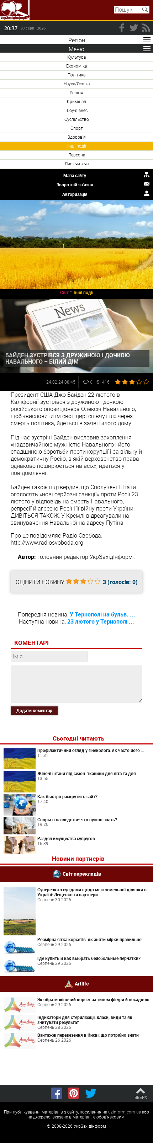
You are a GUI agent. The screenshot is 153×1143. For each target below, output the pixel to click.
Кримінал (76, 101)
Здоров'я (77, 137)
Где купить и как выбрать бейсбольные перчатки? (89, 958)
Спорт (76, 128)
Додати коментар (34, 710)
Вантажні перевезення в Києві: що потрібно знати (88, 1035)
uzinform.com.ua (124, 1112)
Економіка (76, 66)
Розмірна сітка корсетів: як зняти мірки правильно (89, 939)
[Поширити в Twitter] (90, 1093)
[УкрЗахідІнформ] (15, 10)
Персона (76, 154)
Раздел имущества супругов (66, 838)
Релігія (76, 92)
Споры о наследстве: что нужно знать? (77, 819)
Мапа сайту (74, 175)
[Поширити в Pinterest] (73, 1093)
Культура (76, 57)
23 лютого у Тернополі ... (100, 621)
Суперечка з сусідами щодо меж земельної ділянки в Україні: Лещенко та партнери (92, 892)
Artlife (82, 983)
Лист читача (77, 163)
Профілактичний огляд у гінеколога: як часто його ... (90, 750)
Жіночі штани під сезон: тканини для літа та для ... (88, 773)
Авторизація (75, 194)
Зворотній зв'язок (75, 184)
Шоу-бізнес (76, 110)
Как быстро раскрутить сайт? (67, 796)
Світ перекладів (82, 873)
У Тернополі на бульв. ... (102, 614)
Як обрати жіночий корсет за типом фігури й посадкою (93, 999)
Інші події (76, 146)
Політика (76, 75)
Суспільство (76, 119)
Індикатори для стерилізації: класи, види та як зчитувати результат (84, 1019)
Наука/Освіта (77, 83)
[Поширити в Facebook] (56, 1093)
